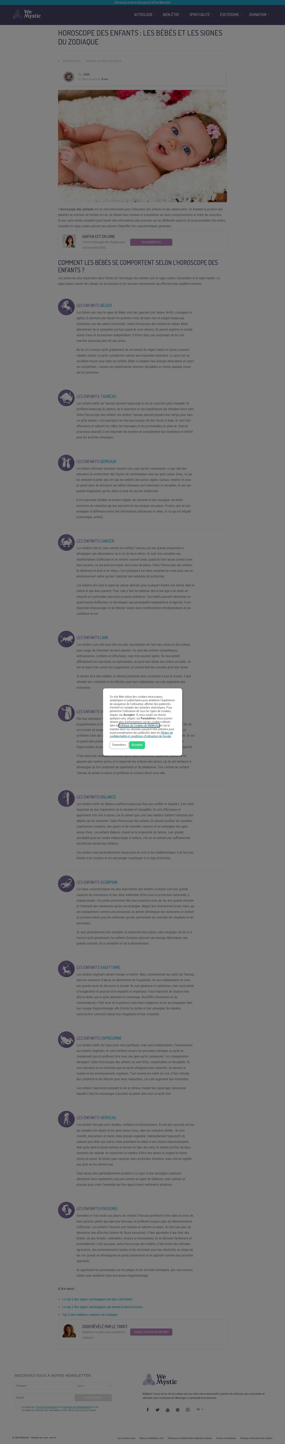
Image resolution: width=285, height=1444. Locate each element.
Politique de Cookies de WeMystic (139, 725)
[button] (119, 745)
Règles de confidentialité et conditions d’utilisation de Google (141, 734)
